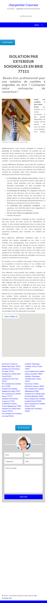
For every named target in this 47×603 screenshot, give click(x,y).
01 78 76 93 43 (26, 16)
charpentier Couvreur (23, 5)
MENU (37, 25)
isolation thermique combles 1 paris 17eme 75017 (33, 366)
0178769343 (8, 42)
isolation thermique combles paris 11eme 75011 (33, 378)
